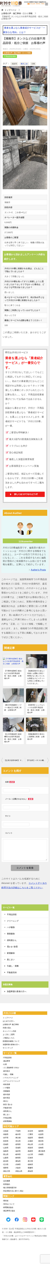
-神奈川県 (6, 1171)
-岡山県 (30, 1144)
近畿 (33, 64)
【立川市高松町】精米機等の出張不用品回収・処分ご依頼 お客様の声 (13, 738)
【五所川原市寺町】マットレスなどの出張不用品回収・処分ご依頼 (14, 760)
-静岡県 (18, 1158)
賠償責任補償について (11, 1041)
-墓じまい (6, 1115)
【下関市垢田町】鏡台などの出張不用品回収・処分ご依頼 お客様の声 (13, 674)
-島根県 (30, 1151)
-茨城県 (18, 1148)
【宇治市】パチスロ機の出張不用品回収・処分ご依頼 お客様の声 (37, 760)
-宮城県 (5, 1144)
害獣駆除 (11, 934)
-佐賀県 (40, 1134)
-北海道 (5, 1131)
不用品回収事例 (10, 56)
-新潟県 (5, 1161)
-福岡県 (40, 1131)
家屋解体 (11, 953)
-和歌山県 (18, 1171)
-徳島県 (30, 1164)
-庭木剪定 (6, 1098)
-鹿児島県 (41, 1151)
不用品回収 (12, 914)
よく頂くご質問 (8, 1034)
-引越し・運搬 (8, 1074)
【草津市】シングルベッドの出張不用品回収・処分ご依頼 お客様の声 (36, 709)
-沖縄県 (40, 1154)
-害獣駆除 (6, 1091)
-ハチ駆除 (6, 1088)
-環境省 (5, 1201)
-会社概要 (6, 1181)
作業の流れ (7, 1028)
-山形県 (5, 1148)
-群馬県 (18, 1144)
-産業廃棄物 (7, 1121)
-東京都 (18, 1138)
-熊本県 (40, 1141)
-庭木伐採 (6, 1094)
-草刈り (5, 1101)
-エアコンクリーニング (11, 1081)
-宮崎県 (40, 1148)
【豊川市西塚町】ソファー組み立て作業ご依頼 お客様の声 (13, 707)
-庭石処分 (6, 1071)
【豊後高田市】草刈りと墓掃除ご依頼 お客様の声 (36, 736)
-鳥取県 (30, 1148)
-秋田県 (5, 1141)
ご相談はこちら (8, 1038)
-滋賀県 (30, 1138)
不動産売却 (12, 972)
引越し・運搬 (13, 966)
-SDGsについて (8, 1204)
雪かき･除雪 (12, 947)
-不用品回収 (7, 1058)
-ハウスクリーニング (10, 1078)
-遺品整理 (6, 1061)
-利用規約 (6, 1184)
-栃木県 (18, 1134)
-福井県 (18, 1151)
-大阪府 (18, 1168)
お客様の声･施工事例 (11, 1024)
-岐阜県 (18, 1154)
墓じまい (11, 959)
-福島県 (5, 1151)
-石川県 (5, 1164)
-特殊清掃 (6, 1084)
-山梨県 (5, 1158)
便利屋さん (12, 940)
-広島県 (30, 1158)
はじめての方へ (8, 1021)
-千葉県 (18, 1131)
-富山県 (5, 1154)
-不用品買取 (7, 1118)
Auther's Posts (38, 570)
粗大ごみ (24, 64)
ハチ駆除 (11, 927)
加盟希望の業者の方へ (16, 991)
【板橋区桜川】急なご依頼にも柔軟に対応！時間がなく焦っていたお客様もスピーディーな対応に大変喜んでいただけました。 (36, 677)
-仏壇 (5, 1064)
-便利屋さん (7, 1111)
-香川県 (30, 1161)
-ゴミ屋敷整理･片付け (11, 1068)
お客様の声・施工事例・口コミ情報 (17, 53)
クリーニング (13, 921)
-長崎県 (40, 1138)
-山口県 (30, 1154)
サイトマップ (8, 1048)
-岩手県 (5, 1138)
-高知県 (30, 1171)
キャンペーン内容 (9, 1031)
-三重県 (30, 1134)
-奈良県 (30, 1131)
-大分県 (40, 1144)
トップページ (8, 1018)
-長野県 (5, 1168)
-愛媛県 (30, 1168)
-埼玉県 (18, 1141)
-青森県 (5, 1134)
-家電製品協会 (8, 1207)
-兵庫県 (18, 1164)
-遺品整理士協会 (9, 1211)
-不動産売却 (7, 1108)
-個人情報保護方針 (10, 1188)
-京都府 (30, 1141)
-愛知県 (18, 1161)
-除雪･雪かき (7, 1104)
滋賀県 (14, 64)
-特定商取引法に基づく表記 (13, 1191)
